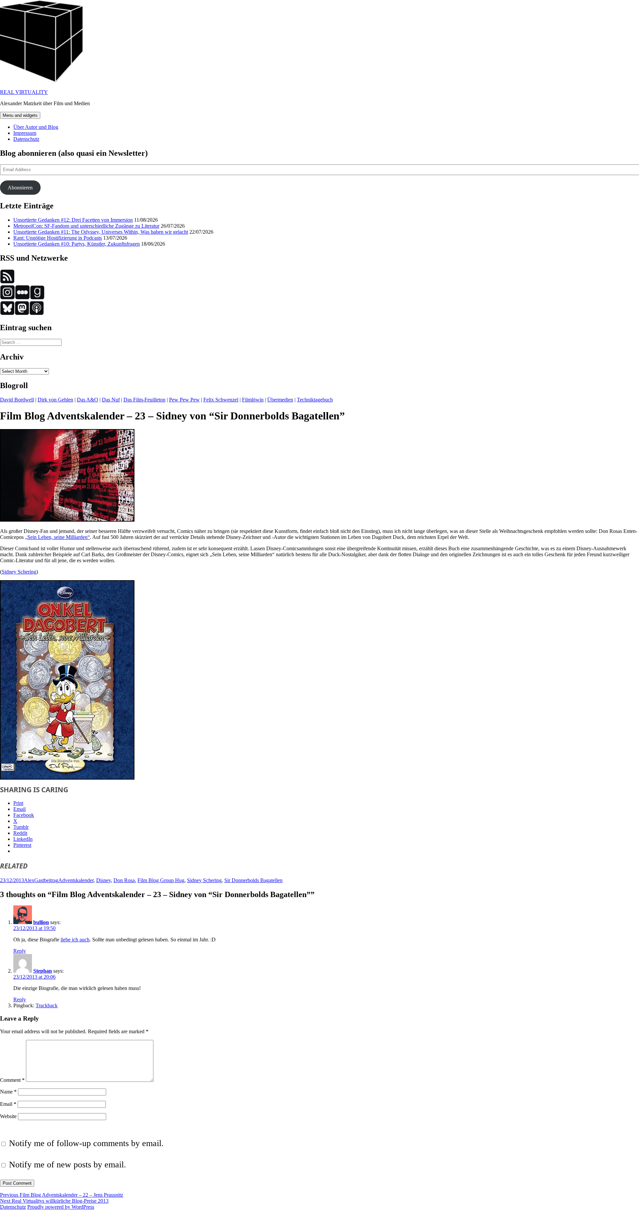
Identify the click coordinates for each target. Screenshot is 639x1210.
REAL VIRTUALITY (24, 92)
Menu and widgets (20, 115)
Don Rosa (124, 880)
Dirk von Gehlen (55, 399)
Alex (29, 880)
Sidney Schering (19, 572)
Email (8, 1104)
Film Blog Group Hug (160, 880)
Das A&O (87, 399)
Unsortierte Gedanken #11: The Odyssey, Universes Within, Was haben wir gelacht (100, 232)
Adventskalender (76, 880)
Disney (103, 880)
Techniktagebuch (315, 399)
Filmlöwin (253, 399)
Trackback (47, 1005)
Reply (19, 951)
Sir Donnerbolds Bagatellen (253, 880)
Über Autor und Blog (35, 127)
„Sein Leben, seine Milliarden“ (57, 537)
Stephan (42, 971)
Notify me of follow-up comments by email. (86, 1143)
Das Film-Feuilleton (144, 399)
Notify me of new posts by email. (67, 1164)
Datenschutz (26, 139)
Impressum (24, 133)
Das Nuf (111, 399)
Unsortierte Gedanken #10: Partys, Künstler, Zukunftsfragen (76, 244)
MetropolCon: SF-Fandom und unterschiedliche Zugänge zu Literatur (86, 226)
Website (8, 1116)
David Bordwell (17, 399)
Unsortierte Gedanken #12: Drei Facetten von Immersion (73, 220)
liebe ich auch (75, 939)
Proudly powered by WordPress (60, 1207)
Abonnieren (20, 187)
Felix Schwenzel (220, 399)
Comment (12, 1080)
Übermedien (280, 399)
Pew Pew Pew (184, 399)
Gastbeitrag (46, 880)
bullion (41, 922)
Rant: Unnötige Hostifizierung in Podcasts (57, 238)
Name (8, 1091)
